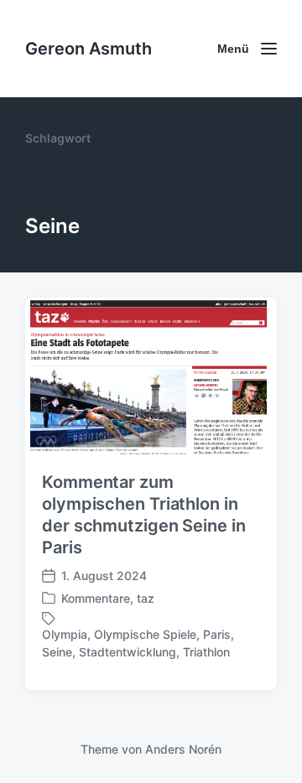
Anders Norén (183, 749)
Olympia (64, 634)
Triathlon (206, 652)
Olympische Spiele (145, 634)
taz (145, 598)
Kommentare (95, 598)
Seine (57, 652)
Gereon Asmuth (88, 49)
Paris (217, 634)
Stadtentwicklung (127, 652)
